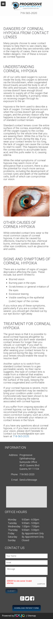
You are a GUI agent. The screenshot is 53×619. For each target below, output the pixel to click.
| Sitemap (31, 615)
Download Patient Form (26, 608)
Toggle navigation (3, 3)
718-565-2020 (28, 13)
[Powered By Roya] (20, 615)
